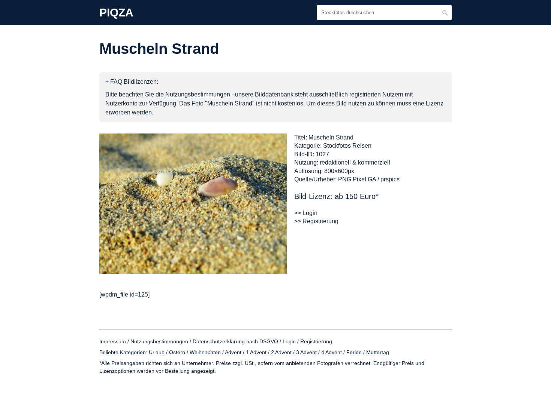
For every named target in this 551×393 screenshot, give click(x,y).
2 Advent (281, 352)
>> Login (305, 213)
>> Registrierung (316, 221)
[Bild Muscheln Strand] (193, 203)
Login (289, 341)
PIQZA (116, 12)
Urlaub (157, 352)
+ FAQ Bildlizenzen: (131, 82)
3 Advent (306, 352)
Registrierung (316, 341)
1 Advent (256, 352)
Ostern (177, 352)
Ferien (354, 352)
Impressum (112, 341)
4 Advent (331, 352)
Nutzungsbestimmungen (159, 341)
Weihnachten (205, 352)
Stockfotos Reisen (347, 145)
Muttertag (377, 352)
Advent (233, 352)
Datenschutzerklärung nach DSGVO (235, 341)
